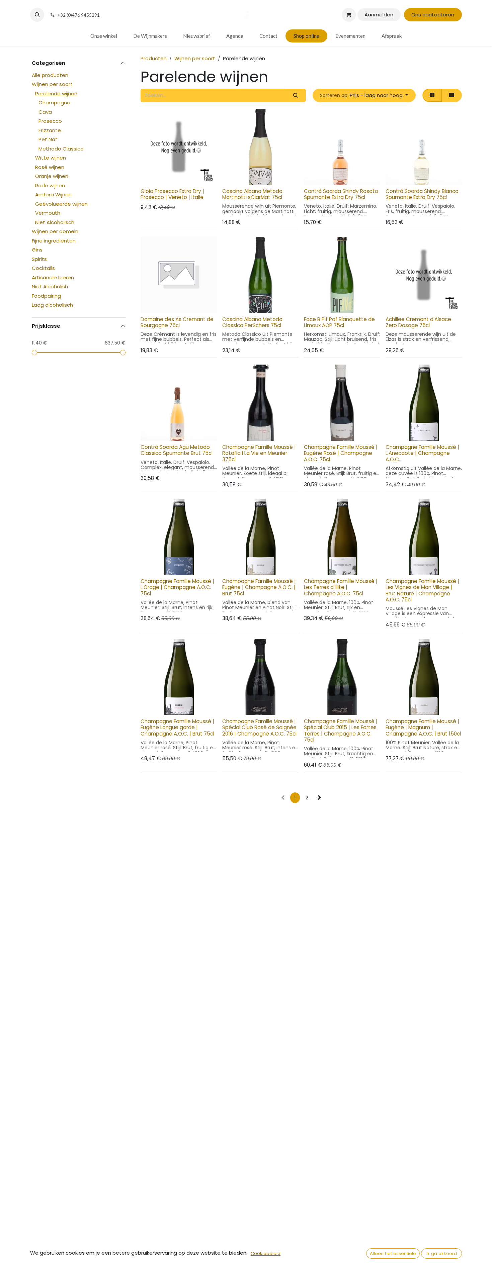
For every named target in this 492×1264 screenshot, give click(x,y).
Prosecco (50, 121)
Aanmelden (378, 14)
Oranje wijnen (51, 176)
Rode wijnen (50, 185)
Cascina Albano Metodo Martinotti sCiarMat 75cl (252, 194)
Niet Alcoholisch (54, 222)
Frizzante (49, 130)
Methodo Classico (61, 148)
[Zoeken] (295, 95)
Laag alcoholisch (52, 305)
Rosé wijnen (49, 167)
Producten (154, 58)
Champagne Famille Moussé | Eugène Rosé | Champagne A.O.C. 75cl (341, 453)
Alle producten (50, 75)
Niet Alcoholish (50, 286)
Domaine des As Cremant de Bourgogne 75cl (177, 322)
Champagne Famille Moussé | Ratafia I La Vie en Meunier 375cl (259, 453)
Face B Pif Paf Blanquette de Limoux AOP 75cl (339, 322)
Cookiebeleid (265, 1253)
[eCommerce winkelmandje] (349, 15)
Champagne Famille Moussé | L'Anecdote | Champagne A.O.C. (422, 453)
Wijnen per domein (55, 231)
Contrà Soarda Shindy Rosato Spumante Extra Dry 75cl (341, 194)
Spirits (39, 259)
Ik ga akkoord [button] (441, 1253)
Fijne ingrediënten (54, 240)
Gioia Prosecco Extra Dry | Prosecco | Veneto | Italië (172, 194)
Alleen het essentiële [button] (393, 1253)
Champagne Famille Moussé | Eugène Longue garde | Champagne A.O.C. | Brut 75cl (177, 727)
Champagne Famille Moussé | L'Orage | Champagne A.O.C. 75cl (177, 587)
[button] (37, 15)
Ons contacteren (432, 14)
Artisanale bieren (53, 277)
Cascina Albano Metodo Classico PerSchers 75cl (252, 322)
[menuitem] (103, 35)
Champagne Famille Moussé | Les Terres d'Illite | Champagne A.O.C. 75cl (341, 587)
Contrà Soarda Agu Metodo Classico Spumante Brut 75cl (177, 450)
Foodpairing (46, 295)
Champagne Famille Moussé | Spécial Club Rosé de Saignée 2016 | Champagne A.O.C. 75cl (259, 727)
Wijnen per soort (52, 84)
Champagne (54, 102)
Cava (45, 111)
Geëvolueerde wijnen (61, 203)
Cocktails (43, 268)
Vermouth (47, 213)
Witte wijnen (50, 158)
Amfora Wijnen (53, 194)
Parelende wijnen (56, 93)
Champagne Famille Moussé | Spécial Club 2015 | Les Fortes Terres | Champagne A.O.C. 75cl (341, 730)
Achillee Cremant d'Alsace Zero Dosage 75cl (418, 322)
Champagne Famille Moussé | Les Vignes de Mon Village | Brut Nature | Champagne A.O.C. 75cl (422, 590)
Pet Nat (48, 139)
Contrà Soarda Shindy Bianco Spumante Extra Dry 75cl (422, 194)
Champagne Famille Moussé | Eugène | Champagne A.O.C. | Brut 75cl (259, 587)
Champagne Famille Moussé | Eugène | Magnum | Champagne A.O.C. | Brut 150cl (423, 727)
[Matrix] (432, 95)
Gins (37, 250)
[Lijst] (452, 95)
